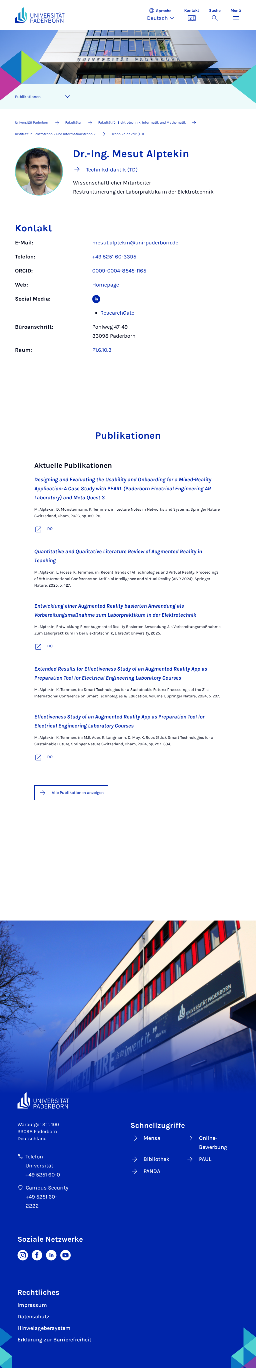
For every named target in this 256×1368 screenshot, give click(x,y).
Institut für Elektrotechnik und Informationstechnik (55, 134)
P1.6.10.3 (102, 350)
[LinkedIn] (51, 1254)
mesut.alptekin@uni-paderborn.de (135, 242)
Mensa (152, 1138)
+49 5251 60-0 (43, 1174)
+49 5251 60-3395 (114, 256)
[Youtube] (65, 1254)
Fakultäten (73, 122)
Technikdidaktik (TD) (128, 134)
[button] (163, 15)
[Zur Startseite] (39, 15)
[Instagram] (23, 1254)
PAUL (205, 1159)
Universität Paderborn (32, 122)
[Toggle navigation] (68, 97)
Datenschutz (34, 1316)
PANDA (152, 1171)
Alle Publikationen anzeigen (78, 792)
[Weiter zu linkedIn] (96, 299)
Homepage (105, 285)
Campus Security (47, 1187)
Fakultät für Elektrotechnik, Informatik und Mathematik (142, 122)
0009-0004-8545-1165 (119, 270)
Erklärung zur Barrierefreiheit (54, 1339)
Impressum (32, 1305)
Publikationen (28, 96)
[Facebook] (37, 1254)
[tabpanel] (128, 298)
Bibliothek (157, 1159)
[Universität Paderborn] (43, 1100)
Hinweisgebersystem (44, 1328)
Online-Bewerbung (213, 1142)
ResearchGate (117, 313)
